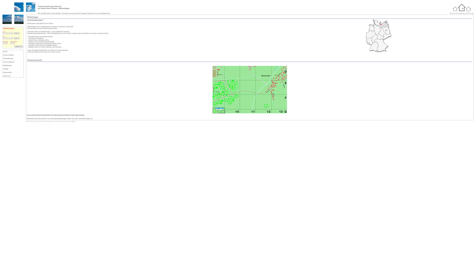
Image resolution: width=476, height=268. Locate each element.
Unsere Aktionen (8, 62)
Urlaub (4, 12)
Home (5, 51)
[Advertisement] (9, 94)
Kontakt (5, 69)
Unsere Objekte (8, 55)
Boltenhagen (5, 3)
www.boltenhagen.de (85, 118)
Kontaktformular (104, 13)
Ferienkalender (8, 58)
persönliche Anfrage (79, 13)
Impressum (7, 76)
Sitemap (73, 121)
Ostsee (16, 12)
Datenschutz (7, 72)
